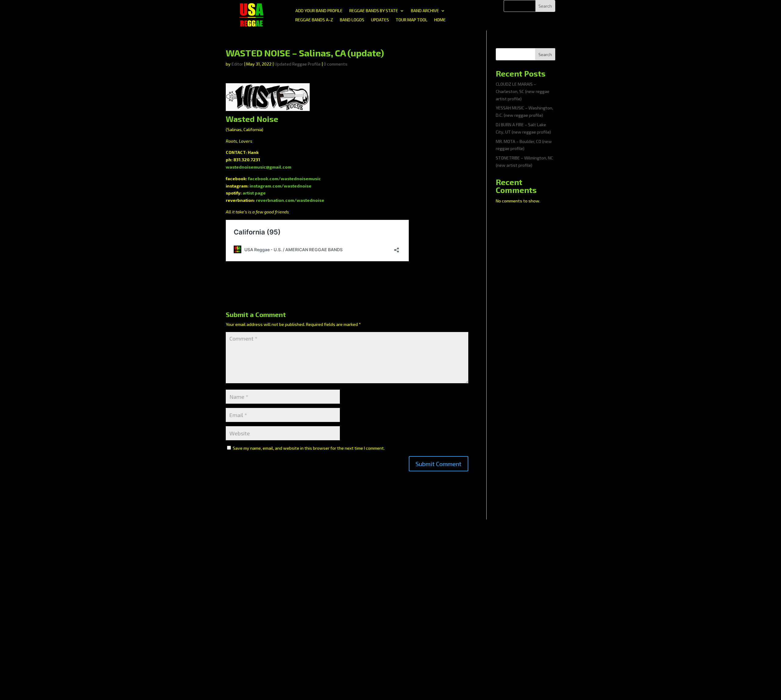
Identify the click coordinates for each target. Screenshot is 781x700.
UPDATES (380, 20)
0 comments (335, 63)
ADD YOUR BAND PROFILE (319, 11)
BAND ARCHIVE (425, 11)
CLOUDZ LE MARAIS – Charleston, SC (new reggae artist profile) (522, 91)
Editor (237, 63)
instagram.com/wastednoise (280, 185)
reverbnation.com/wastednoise (290, 200)
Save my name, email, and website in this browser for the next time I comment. (309, 448)
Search (545, 54)
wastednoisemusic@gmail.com (258, 167)
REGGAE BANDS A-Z (314, 20)
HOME (440, 20)
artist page (254, 192)
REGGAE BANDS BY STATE (373, 11)
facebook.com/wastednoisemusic (284, 178)
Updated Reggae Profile (298, 63)
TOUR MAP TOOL (411, 20)
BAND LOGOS (352, 20)
